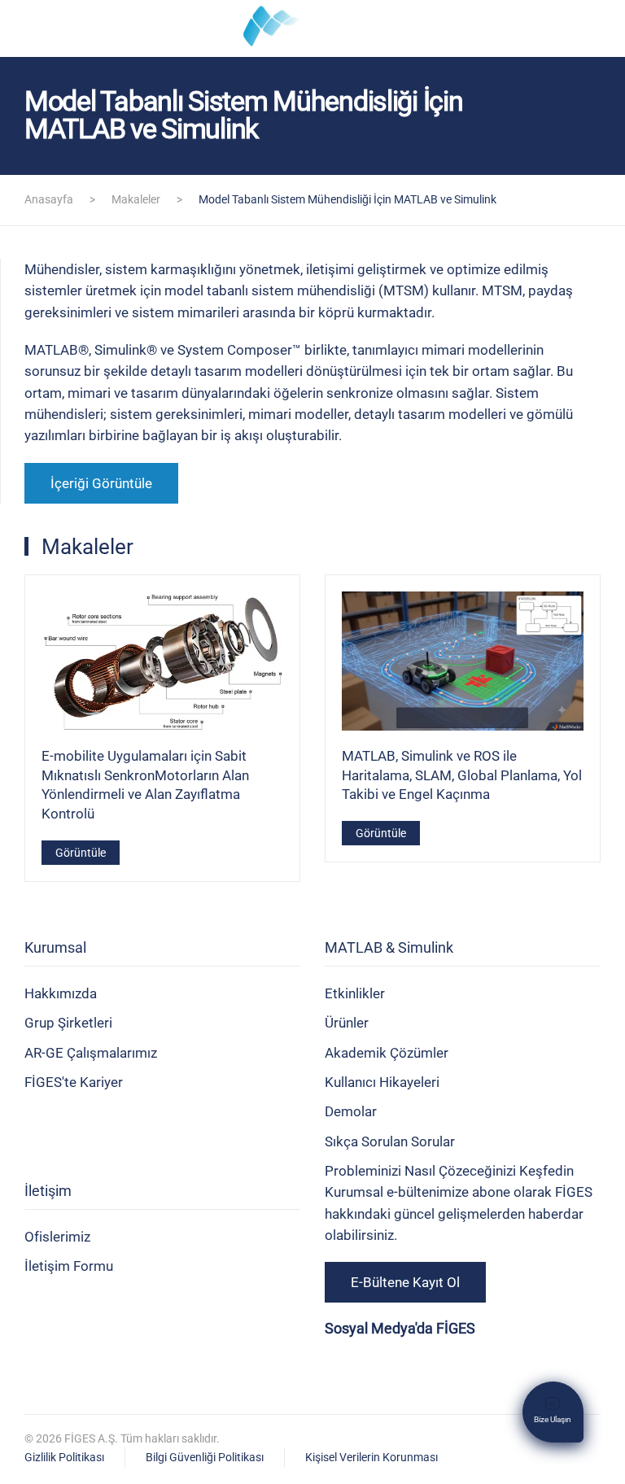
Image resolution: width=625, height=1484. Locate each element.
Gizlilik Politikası (64, 1457)
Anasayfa (48, 199)
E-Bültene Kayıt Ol (405, 1282)
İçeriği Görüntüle (101, 483)
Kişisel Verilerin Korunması (371, 1457)
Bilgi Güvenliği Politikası (205, 1457)
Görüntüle (80, 851)
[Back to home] (312, 28)
